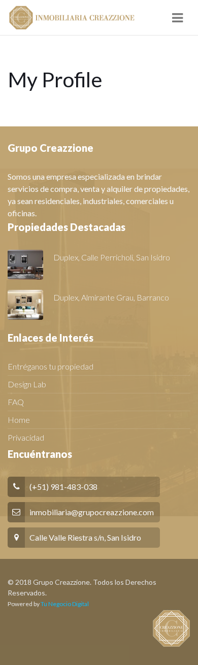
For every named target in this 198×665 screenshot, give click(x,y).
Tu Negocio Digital (65, 604)
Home (19, 419)
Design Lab (27, 384)
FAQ (16, 402)
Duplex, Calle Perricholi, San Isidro (111, 257)
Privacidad (26, 437)
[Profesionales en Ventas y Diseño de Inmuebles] (71, 18)
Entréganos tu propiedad (50, 366)
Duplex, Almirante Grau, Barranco (111, 297)
